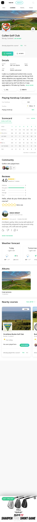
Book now (24, 345)
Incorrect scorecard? (29, 152)
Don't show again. (18, 520)
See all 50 (29, 302)
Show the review (7, 236)
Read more (29, 85)
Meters (33, 118)
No (25, 45)
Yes (21, 45)
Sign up (19, 2)
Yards (28, 118)
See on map (17, 38)
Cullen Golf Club (6, 121)
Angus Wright (15, 213)
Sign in (11, 2)
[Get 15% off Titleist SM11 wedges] (18, 509)
